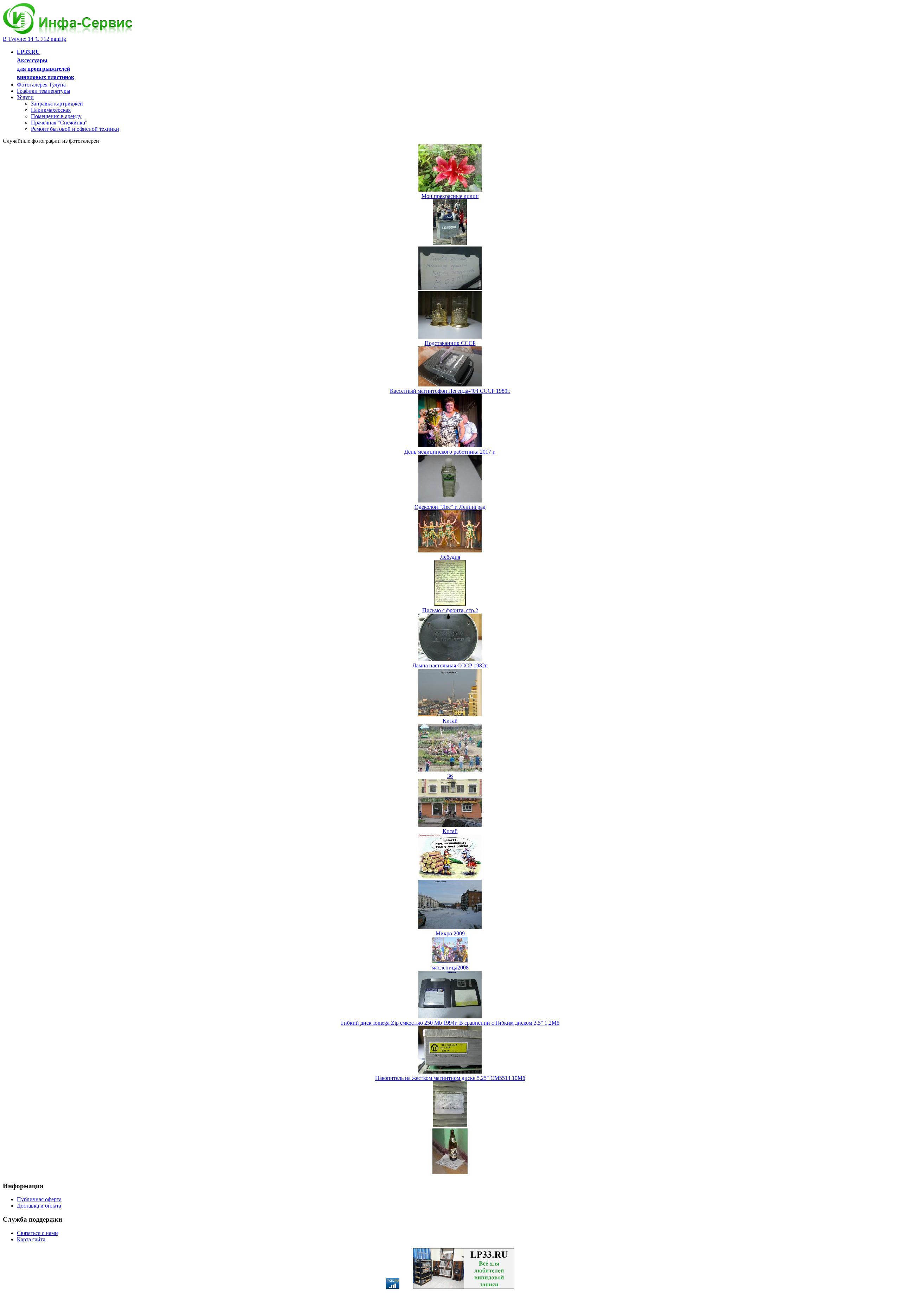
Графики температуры (43, 91)
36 (450, 776)
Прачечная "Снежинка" (59, 123)
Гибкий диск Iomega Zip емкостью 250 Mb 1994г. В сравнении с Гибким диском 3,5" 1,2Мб (450, 1023)
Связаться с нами (37, 1233)
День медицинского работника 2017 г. (450, 452)
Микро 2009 (450, 933)
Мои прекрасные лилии (450, 196)
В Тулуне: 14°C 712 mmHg (34, 39)
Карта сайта (31, 1239)
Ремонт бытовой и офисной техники (75, 129)
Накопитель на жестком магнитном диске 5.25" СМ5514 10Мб (450, 1078)
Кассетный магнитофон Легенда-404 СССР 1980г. (450, 391)
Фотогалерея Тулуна (41, 85)
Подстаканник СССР (450, 343)
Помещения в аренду (56, 116)
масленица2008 (450, 968)
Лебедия (450, 557)
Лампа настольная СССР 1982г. (450, 665)
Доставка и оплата (39, 1206)
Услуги (25, 97)
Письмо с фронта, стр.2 (450, 610)
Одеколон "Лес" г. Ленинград (450, 507)
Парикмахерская (51, 110)
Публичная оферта (39, 1199)
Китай (450, 721)
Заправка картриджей (57, 104)
